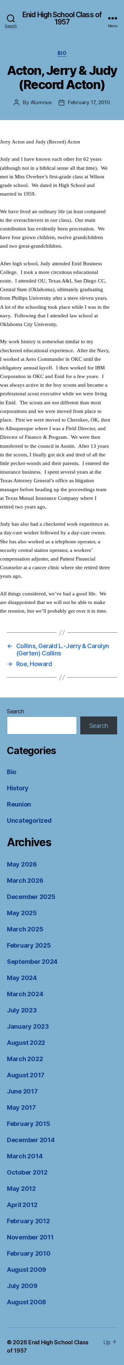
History (18, 788)
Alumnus (41, 102)
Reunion (19, 804)
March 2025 (25, 929)
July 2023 (22, 1010)
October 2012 (27, 1172)
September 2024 (32, 961)
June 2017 (22, 1091)
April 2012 (22, 1204)
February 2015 (28, 1123)
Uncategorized (29, 820)
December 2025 (31, 896)
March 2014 (24, 1156)
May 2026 (22, 864)
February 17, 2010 (89, 102)
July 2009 (22, 1285)
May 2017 (21, 1107)
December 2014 (31, 1140)
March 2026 (25, 880)
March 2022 (25, 1058)
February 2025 (29, 945)
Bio (62, 53)
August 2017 (25, 1075)
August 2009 (26, 1269)
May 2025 (22, 913)
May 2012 (21, 1188)
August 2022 (26, 1042)
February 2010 (29, 1253)
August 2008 (26, 1302)
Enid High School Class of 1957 (62, 18)
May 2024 (22, 977)
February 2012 (28, 1221)
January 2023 (28, 1026)
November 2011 (30, 1237)
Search (15, 711)
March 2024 (25, 994)
